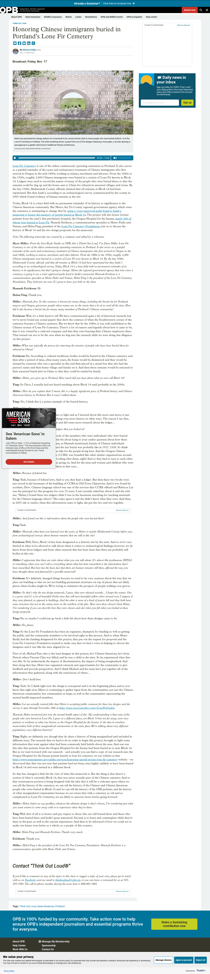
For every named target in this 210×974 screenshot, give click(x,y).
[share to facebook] (19, 43)
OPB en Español (134, 17)
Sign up (187, 102)
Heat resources (32, 17)
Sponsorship (49, 945)
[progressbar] (56, 157)
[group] (73, 157)
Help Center (19, 945)
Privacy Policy (9, 971)
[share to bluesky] (24, 43)
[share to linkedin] (28, 43)
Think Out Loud (19, 23)
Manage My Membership (55, 941)
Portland (60, 906)
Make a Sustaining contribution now (174, 924)
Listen (78, 17)
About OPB (16, 17)
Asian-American (45, 906)
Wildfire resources (53, 17)
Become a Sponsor (122, 510)
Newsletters (91, 17)
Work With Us (20, 949)
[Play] (15, 157)
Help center (151, 17)
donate (189, 10)
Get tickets (29, 462)
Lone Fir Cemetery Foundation (80, 226)
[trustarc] (201, 971)
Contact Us (48, 949)
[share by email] (15, 43)
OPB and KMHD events (112, 17)
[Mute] (115, 157)
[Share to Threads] (33, 43)
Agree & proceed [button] (184, 960)
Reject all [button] (200, 960)
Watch (68, 17)
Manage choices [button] (164, 960)
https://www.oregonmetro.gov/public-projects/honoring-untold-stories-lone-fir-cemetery (65, 759)
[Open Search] (201, 10)
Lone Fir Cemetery (24, 166)
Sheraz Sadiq (29, 50)
